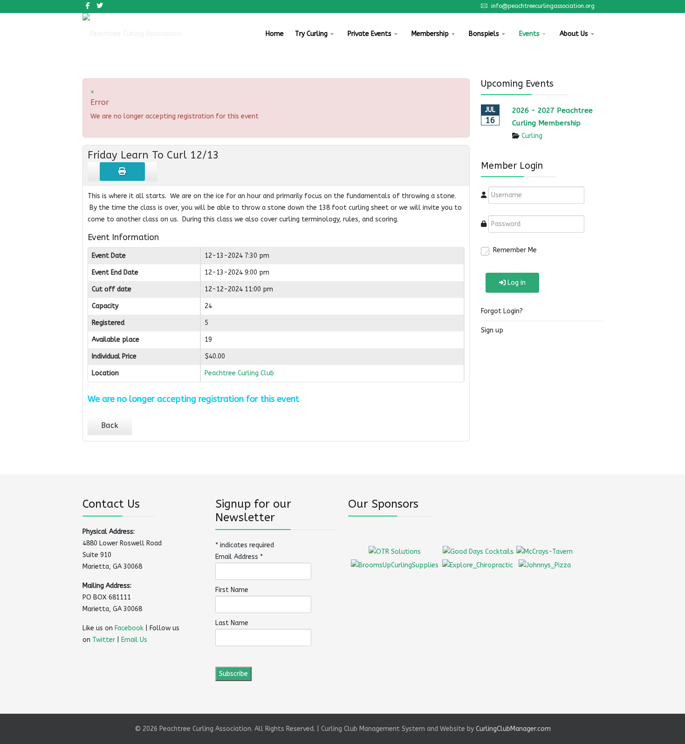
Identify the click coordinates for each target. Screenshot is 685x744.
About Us (574, 34)
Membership (430, 34)
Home (275, 34)
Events (529, 34)
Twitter (103, 640)
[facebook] (88, 6)
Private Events (369, 34)
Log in (516, 283)
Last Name (231, 623)
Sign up (492, 330)
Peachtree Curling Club (239, 373)
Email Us (134, 640)
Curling (531, 136)
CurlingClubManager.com (513, 729)
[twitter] (99, 6)
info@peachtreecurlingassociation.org (543, 5)
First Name (231, 590)
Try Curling (311, 34)
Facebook (129, 628)
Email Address (239, 557)
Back (109, 425)
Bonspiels (484, 34)
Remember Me (515, 250)
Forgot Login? (502, 311)
